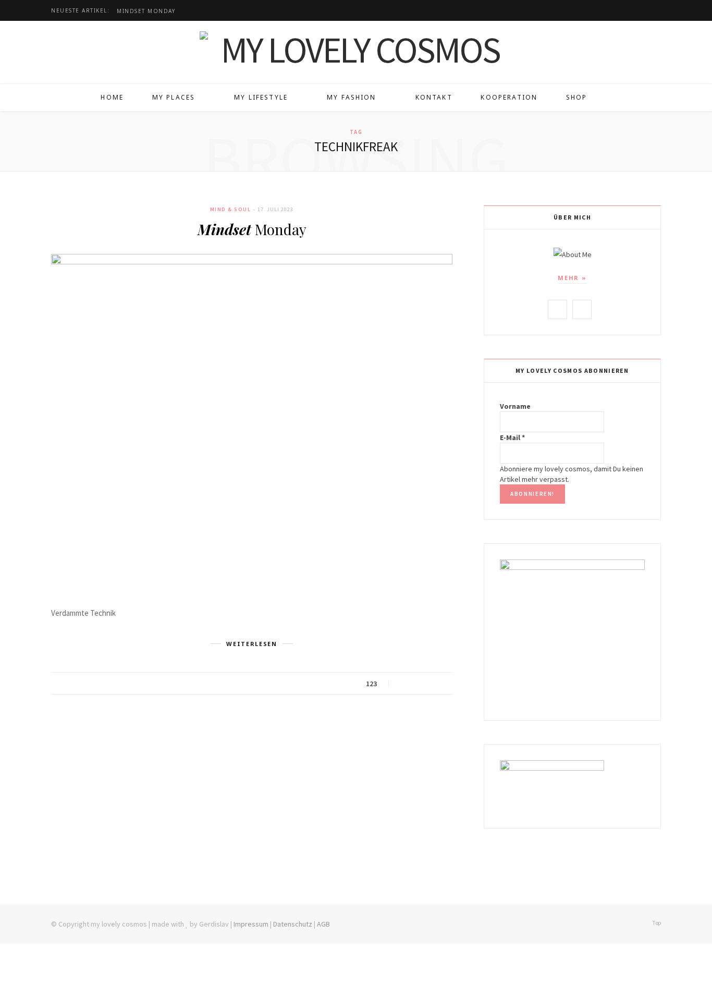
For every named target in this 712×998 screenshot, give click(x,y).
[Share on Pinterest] (442, 684)
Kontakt (433, 97)
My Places (173, 97)
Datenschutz (292, 924)
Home (112, 97)
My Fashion (351, 97)
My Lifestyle (261, 97)
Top (656, 923)
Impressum (251, 924)
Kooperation (509, 97)
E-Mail (512, 437)
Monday (146, 11)
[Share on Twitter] (416, 684)
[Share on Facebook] (403, 684)
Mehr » (572, 278)
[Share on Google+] (429, 684)
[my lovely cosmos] (356, 49)
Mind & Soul (230, 209)
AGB (323, 924)
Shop (576, 97)
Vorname (515, 406)
